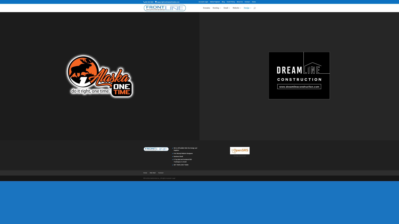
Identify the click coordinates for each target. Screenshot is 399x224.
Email (226, 8)
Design (246, 8)
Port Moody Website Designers (183, 153)
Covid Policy (231, 2)
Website (236, 8)
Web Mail (153, 173)
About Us (240, 2)
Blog (223, 2)
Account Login (203, 2)
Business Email (178, 156)
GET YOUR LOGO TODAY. (181, 165)
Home (254, 2)
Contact (247, 2)
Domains (206, 8)
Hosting (216, 8)
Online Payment (215, 2)
